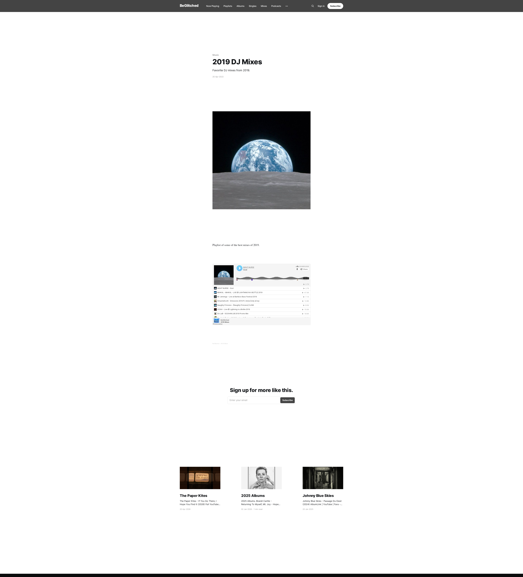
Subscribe (335, 6)
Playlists (228, 6)
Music (215, 55)
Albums (240, 6)
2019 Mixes (224, 343)
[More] (287, 6)
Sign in (321, 6)
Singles (252, 6)
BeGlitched (189, 5)
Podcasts (276, 6)
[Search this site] (313, 6)
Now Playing (212, 6)
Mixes (264, 6)
